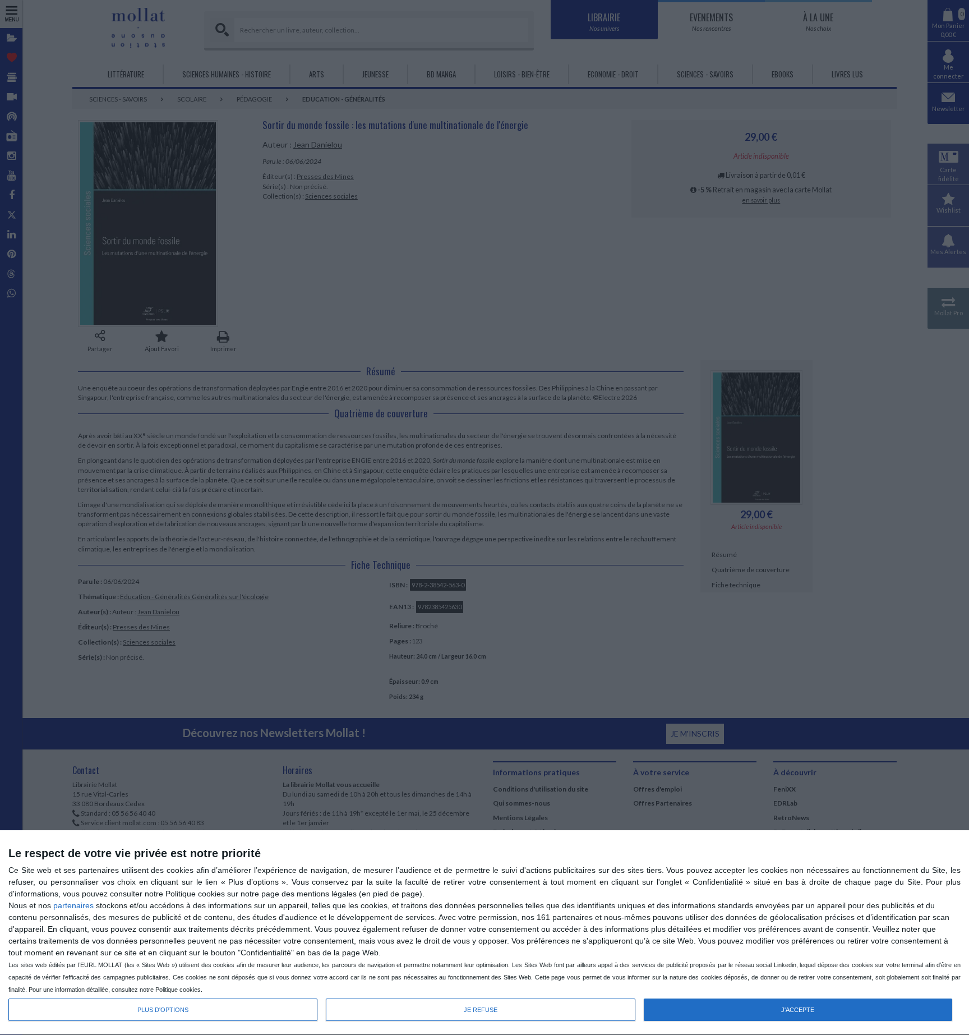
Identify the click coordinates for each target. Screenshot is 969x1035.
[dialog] (484, 933)
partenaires (73, 905)
